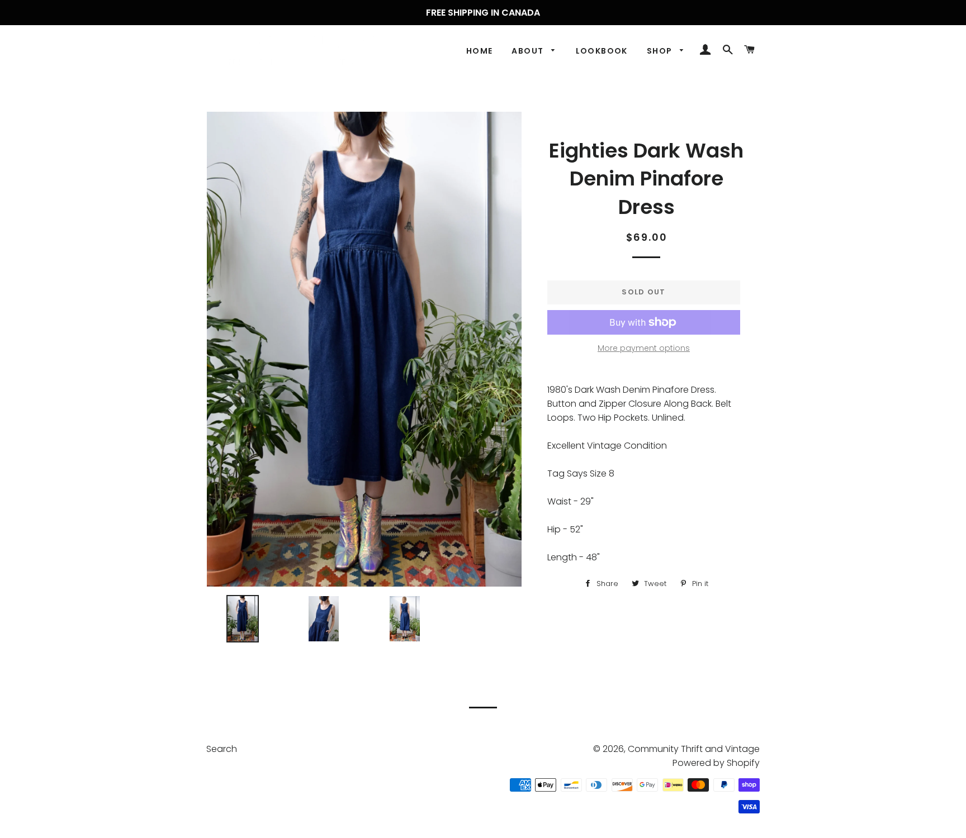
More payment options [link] (644, 348)
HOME (479, 50)
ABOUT (529, 50)
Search (221, 748)
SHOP (661, 50)
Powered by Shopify (716, 762)
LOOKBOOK (602, 50)
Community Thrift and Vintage (694, 748)
